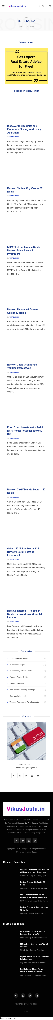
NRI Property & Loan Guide (21, 671)
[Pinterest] (30, 995)
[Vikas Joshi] (17, 6)
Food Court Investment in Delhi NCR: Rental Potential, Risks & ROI (25, 431)
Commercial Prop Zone (26, 823)
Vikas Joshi (14, 137)
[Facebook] (16, 995)
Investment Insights (17, 665)
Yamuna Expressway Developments (24, 702)
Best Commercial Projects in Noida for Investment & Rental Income (24, 614)
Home (21, 27)
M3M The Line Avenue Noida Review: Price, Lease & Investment (23, 250)
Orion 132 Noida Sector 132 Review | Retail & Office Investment (23, 552)
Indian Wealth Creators (19, 658)
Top (27, 1011)
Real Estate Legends (18, 696)
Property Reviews (17, 683)
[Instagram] (23, 995)
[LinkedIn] (37, 995)
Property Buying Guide (19, 677)
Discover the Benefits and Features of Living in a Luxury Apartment (24, 129)
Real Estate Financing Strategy (22, 690)
